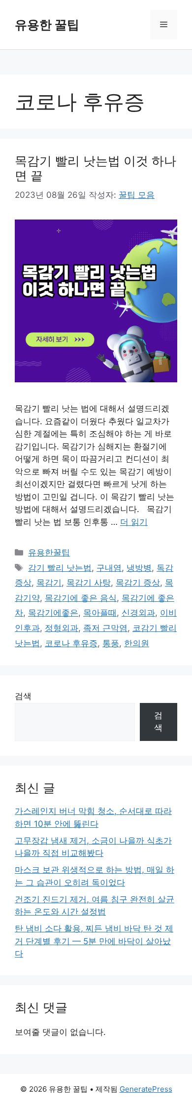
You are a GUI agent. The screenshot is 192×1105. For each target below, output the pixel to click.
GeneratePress (146, 1089)
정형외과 (61, 628)
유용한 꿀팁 (47, 24)
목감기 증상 (138, 583)
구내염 (109, 568)
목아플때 (100, 613)
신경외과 (138, 613)
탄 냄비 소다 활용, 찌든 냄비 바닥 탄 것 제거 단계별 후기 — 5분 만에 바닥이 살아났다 (94, 940)
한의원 (136, 643)
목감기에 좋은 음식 (81, 598)
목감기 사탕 (88, 583)
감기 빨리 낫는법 (60, 568)
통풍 (110, 643)
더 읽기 (134, 522)
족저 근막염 (105, 628)
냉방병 (139, 568)
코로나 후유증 (71, 643)
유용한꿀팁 (49, 552)
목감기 (49, 583)
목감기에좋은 (53, 613)
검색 (23, 696)
